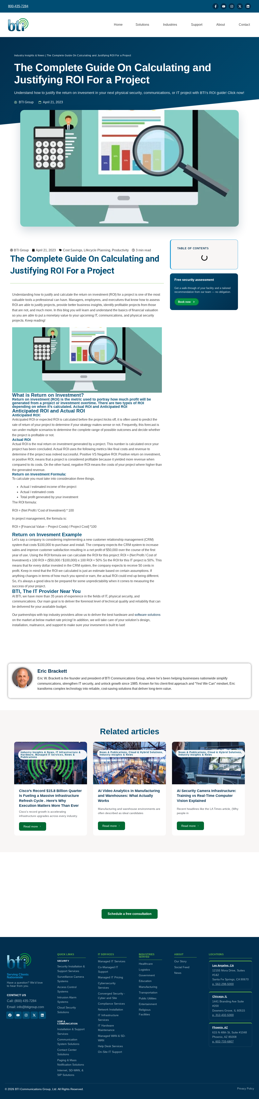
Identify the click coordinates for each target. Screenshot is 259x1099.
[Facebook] (10, 1015)
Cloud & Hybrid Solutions (145, 752)
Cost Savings (72, 250)
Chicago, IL (219, 996)
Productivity (120, 250)
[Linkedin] (248, 6)
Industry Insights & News (29, 55)
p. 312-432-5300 (223, 1015)
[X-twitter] (240, 6)
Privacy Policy (245, 1088)
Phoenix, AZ (220, 1027)
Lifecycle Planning (97, 250)
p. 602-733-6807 (223, 1041)
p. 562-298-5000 (223, 984)
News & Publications (113, 752)
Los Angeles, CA (223, 965)
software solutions (147, 614)
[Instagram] (232, 6)
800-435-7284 (18, 6)
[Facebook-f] (215, 6)
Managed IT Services (49, 754)
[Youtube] (224, 6)
